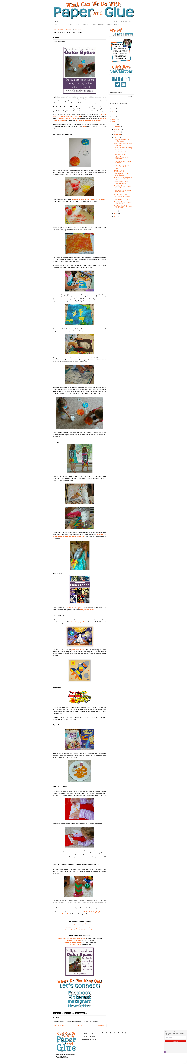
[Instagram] (126, 21)
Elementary (85, 24)
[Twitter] (116, 21)
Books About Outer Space (122, 199)
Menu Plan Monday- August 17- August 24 (122, 162)
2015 (113, 122)
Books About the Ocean (121, 152)
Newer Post (59, 1025)
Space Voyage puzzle (77, 622)
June (115, 213)
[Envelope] (121, 21)
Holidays (109, 24)
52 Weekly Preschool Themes (66, 118)
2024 (114, 111)
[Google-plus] (119, 21)
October (116, 132)
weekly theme (69, 29)
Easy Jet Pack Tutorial (120, 194)
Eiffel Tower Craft (119, 171)
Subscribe (93, 1039)
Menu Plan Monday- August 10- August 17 (122, 186)
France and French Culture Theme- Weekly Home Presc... (122, 167)
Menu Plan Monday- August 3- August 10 (122, 202)
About (62, 24)
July (115, 211)
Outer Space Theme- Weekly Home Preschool (122, 191)
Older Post (100, 1025)
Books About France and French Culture (121, 174)
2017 (113, 116)
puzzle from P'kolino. (78, 650)
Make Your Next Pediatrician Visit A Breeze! (123, 207)
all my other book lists (87, 609)
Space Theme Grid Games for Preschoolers (71, 938)
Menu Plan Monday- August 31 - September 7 (122, 140)
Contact (85, 1036)
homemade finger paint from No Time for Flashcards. (88, 199)
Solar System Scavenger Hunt (73, 942)
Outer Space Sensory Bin (73, 940)
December (117, 127)
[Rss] (123, 21)
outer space (78, 29)
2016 (114, 119)
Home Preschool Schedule (122, 197)
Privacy (92, 1036)
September (117, 134)
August (116, 137)
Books (69, 24)
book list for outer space (73, 608)
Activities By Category (97, 24)
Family (115, 24)
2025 (114, 108)
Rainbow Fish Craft (119, 154)
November (117, 129)
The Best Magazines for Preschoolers (121, 157)
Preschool (77, 24)
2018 (114, 114)
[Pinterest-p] (114, 21)
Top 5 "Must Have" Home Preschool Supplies (121, 182)
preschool (60, 29)
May (115, 216)
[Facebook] (125, 1033)
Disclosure (85, 1039)
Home (56, 24)
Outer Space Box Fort (75, 944)
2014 (114, 124)
